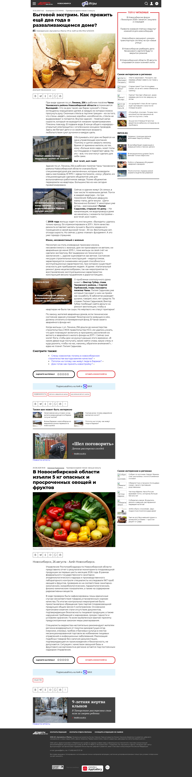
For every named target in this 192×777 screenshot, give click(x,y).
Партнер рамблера (72, 767)
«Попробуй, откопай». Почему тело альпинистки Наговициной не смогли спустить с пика (143, 114)
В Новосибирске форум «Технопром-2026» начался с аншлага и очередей (138, 19)
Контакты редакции (58, 732)
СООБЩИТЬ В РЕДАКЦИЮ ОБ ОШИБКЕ (109, 732)
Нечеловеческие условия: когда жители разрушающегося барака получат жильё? (57, 415)
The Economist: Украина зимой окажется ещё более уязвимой (140, 172)
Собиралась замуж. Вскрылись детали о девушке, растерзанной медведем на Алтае (142, 502)
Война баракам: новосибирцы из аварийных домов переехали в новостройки (57, 423)
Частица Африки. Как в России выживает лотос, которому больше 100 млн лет (143, 494)
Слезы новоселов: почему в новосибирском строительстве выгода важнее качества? (74, 357)
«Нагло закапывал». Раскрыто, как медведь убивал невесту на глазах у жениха (143, 80)
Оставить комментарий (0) (96, 374)
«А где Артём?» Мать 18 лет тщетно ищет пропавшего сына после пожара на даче (143, 106)
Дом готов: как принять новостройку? (72, 364)
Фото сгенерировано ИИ (43, 549)
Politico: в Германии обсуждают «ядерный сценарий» (140, 163)
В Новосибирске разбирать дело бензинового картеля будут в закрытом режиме (138, 51)
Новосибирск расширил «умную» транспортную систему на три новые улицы (138, 40)
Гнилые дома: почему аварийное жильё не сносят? (98, 414)
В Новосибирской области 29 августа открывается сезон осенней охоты (138, 61)
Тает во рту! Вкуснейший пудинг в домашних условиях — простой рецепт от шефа (142, 519)
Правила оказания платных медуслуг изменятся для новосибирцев (138, 30)
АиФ (54, 90)
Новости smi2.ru (41, 460)
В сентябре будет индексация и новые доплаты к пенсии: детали (141, 146)
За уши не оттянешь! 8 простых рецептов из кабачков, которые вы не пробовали (144, 123)
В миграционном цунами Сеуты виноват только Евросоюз (141, 154)
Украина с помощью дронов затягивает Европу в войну (139, 137)
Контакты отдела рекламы (80, 732)
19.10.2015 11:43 (38, 11)
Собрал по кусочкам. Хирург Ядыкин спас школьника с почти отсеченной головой (144, 476)
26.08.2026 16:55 (39, 468)
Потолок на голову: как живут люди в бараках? (76, 361)
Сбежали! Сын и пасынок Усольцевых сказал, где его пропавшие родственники (144, 485)
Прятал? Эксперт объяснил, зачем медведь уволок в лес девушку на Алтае (142, 97)
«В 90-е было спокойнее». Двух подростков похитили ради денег (142, 510)
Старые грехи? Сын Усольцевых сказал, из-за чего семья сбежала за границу (143, 88)
